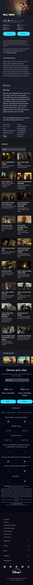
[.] (5, 567)
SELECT (9, 33)
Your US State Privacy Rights (9, 528)
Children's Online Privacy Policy (10, 525)
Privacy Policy (6, 522)
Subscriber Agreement (8, 531)
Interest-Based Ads (7, 537)
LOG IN (29, 2)
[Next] (30, 359)
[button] (16, 541)
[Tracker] (23, 359)
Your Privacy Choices (7, 534)
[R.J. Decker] (9, 359)
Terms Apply (6, 486)
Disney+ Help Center (18, 503)
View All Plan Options (9, 58)
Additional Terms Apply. (11, 52)
